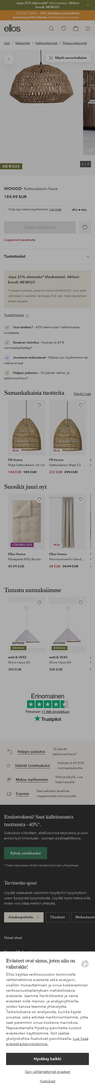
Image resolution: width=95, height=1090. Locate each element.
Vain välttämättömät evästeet (47, 1071)
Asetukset (47, 1081)
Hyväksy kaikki (47, 1058)
